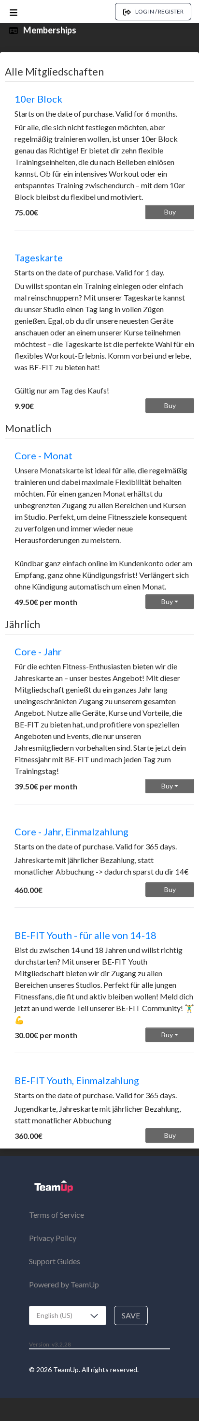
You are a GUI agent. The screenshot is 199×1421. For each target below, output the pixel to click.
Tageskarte (38, 257)
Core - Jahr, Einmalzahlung (71, 831)
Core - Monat (43, 455)
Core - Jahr (38, 651)
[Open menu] (13, 11)
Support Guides (54, 1261)
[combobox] (67, 1315)
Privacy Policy (52, 1237)
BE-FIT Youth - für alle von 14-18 (85, 935)
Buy (170, 212)
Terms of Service (56, 1214)
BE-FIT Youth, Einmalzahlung (76, 1080)
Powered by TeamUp (64, 1284)
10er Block (38, 99)
